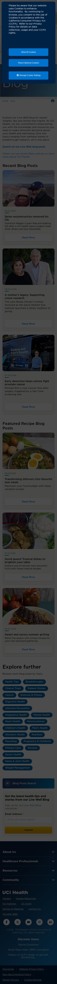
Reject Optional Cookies (28, 63)
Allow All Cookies (28, 52)
